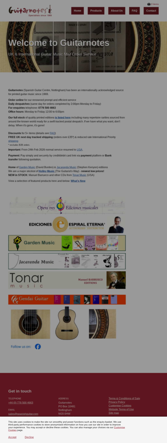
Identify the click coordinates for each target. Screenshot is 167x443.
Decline (29, 437)
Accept (12, 437)
